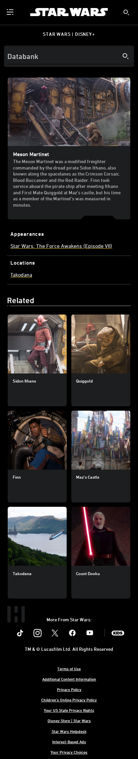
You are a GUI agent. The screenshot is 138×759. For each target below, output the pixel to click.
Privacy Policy (69, 689)
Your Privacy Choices (69, 752)
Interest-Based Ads (69, 741)
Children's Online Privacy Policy (69, 699)
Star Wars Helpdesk (69, 731)
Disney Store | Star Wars (69, 720)
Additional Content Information (69, 679)
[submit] (126, 12)
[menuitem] (11, 12)
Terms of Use (69, 668)
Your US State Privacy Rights (69, 710)
